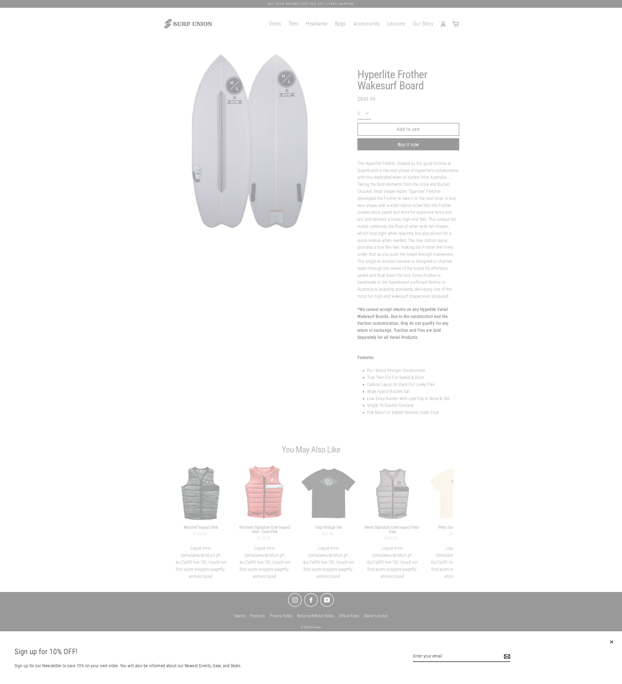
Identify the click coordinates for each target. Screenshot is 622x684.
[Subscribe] (506, 656)
